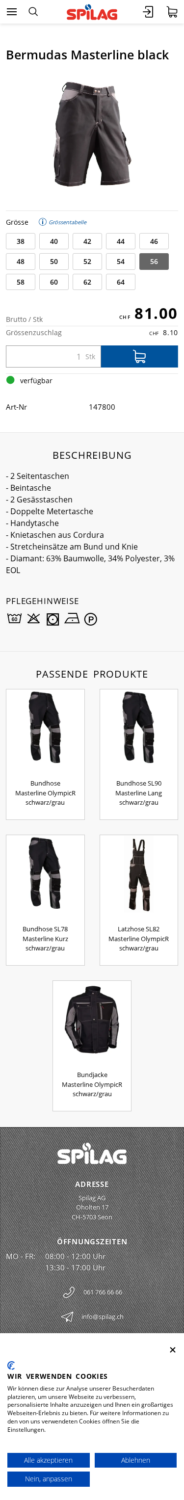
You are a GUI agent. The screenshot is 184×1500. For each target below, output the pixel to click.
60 (54, 282)
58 (21, 282)
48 (21, 261)
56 (154, 261)
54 (121, 261)
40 (54, 241)
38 (21, 241)
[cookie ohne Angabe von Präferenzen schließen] (173, 1350)
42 (87, 241)
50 (54, 261)
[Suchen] (33, 12)
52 (87, 261)
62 (87, 282)
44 (121, 241)
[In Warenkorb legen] (140, 356)
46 (154, 241)
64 (121, 282)
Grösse (17, 222)
